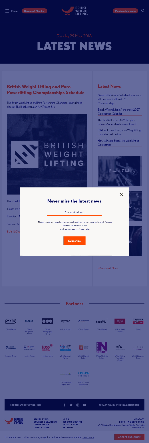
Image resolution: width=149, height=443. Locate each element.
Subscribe (74, 240)
